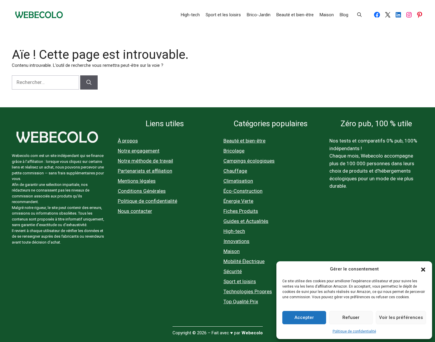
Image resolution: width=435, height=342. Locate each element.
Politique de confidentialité (354, 331)
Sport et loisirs (239, 281)
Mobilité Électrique (244, 261)
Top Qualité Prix (240, 301)
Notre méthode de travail (145, 161)
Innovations (236, 241)
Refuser (351, 317)
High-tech (190, 14)
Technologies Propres (247, 291)
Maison (327, 14)
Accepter (304, 317)
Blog (344, 14)
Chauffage (235, 171)
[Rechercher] (89, 82)
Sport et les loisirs (223, 14)
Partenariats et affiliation (145, 171)
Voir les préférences (401, 317)
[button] (423, 269)
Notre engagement (139, 151)
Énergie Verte (238, 201)
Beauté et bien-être (295, 14)
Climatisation (238, 181)
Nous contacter (135, 211)
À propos (128, 141)
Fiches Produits (240, 211)
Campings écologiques (249, 161)
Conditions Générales (142, 191)
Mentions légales (137, 181)
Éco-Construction (242, 191)
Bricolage (233, 151)
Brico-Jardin (258, 14)
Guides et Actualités (245, 221)
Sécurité (232, 271)
